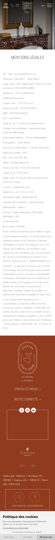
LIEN (6, 5)
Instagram (27, 410)
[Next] (32, 465)
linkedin (33, 410)
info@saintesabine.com (17, 5)
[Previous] (22, 465)
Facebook (21, 410)
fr (42, 5)
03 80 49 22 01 (12, 5)
